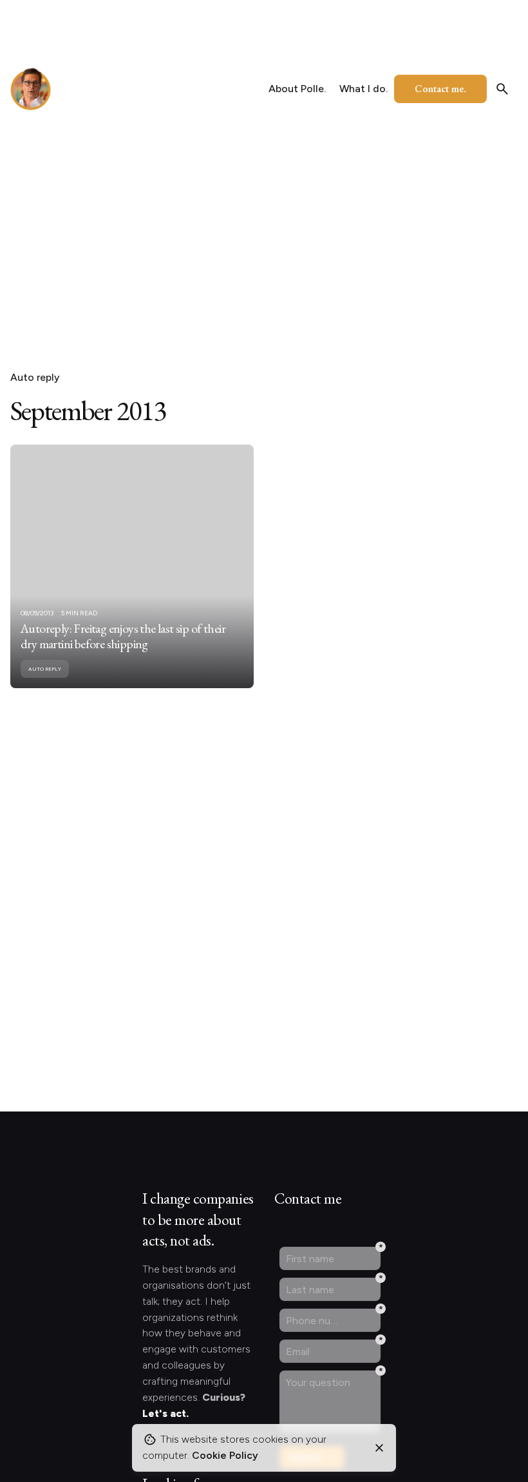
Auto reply (34, 377)
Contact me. (440, 88)
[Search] (502, 88)
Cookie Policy (225, 1455)
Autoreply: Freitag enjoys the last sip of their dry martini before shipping (123, 636)
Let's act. (165, 1413)
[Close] (379, 1448)
